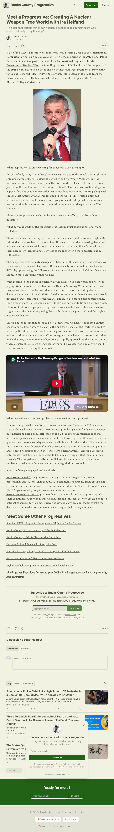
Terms (64, 812)
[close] (83, 725)
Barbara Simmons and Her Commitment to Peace (35, 559)
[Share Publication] (80, 5)
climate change (40, 262)
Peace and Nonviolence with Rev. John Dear (31, 544)
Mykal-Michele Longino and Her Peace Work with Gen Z (39, 566)
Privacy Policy (78, 767)
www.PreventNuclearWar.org (23, 495)
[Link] (2, 516)
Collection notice (77, 812)
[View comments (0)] (16, 45)
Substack (43, 826)
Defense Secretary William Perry (75, 286)
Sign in (105, 5)
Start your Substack (49, 819)
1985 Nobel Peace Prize (25, 70)
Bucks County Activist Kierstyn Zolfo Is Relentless (36, 531)
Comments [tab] (13, 648)
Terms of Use (70, 764)
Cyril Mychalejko (21, 36)
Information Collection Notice (56, 767)
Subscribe (91, 5)
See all (12, 770)
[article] (57, 699)
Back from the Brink (18, 478)
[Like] (9, 45)
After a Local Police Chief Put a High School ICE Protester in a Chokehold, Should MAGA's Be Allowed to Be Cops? (44, 693)
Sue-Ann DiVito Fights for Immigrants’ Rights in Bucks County (43, 523)
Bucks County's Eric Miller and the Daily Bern (33, 537)
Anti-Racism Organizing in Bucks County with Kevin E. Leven (43, 552)
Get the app (70, 819)
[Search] (73, 5)
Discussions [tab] (28, 683)
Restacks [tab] (25, 648)
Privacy (57, 812)
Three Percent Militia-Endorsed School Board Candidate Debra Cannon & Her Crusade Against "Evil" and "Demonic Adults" (43, 720)
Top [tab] (9, 683)
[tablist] (18, 648)
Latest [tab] (17, 683)
